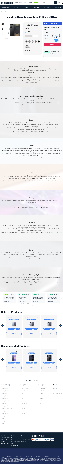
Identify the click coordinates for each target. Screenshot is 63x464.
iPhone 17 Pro (23, 391)
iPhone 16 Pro (23, 403)
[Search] (55, 2)
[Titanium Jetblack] (39, 41)
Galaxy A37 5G (5, 418)
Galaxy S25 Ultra (5, 396)
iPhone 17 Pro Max (24, 388)
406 (54, 391)
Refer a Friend (58, 7)
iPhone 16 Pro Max (24, 401)
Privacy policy (24, 441)
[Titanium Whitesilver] (33, 41)
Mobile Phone (7, 11)
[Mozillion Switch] (20, 2)
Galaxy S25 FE (5, 401)
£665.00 (14, 333)
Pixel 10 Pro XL (41, 398)
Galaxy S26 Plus (5, 391)
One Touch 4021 (57, 393)
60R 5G (55, 388)
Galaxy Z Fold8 (5, 406)
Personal (16, 2)
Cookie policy (24, 437)
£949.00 (49, 333)
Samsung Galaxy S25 (6, 77)
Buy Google (40, 385)
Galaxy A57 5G (5, 416)
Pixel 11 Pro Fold (41, 388)
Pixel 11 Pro (40, 393)
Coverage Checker (5, 437)
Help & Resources (47, 7)
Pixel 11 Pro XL (41, 391)
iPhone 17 (22, 393)
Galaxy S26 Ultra (5, 388)
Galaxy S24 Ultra (5, 413)
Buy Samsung (5, 385)
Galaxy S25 (4, 403)
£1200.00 (31, 367)
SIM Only (16, 7)
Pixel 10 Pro (40, 401)
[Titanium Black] (26, 41)
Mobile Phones (5, 7)
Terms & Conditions (25, 439)
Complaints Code (15, 445)
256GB (27, 47)
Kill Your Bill (36, 7)
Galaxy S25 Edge (5, 398)
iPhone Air (22, 396)
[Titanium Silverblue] (30, 41)
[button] (2, 325)
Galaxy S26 (4, 393)
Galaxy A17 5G (5, 423)
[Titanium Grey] (36, 41)
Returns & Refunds (15, 441)
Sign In (59, 2)
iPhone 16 (22, 406)
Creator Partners (5, 443)
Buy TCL (56, 385)
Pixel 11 (39, 396)
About (12, 443)
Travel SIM (26, 7)
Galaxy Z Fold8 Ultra (6, 408)
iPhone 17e (22, 398)
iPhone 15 (22, 413)
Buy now (52, 44)
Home (2, 11)
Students (3, 441)
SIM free (35, 35)
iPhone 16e (22, 408)
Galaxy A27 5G (5, 421)
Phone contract (28, 35)
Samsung (13, 11)
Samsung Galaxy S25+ (7, 74)
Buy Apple (23, 385)
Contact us (13, 437)
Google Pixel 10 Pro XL (7, 81)
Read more (27, 32)
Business (24, 2)
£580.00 (14, 367)
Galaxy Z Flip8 (5, 411)
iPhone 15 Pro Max (24, 411)
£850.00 (31, 333)
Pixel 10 (39, 403)
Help (12, 439)
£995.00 (49, 367)
